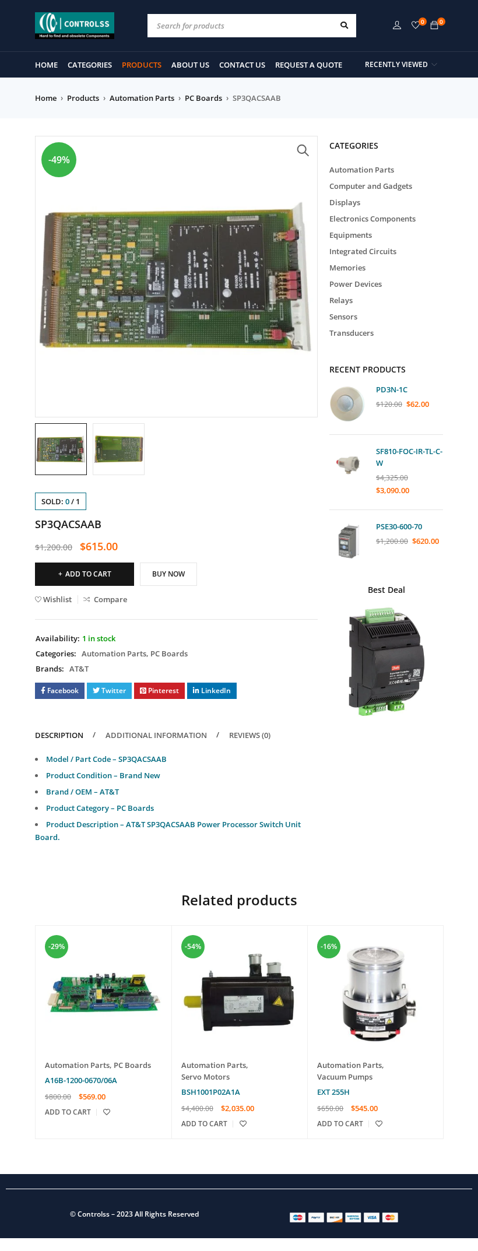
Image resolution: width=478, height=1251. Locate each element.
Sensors (343, 316)
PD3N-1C (391, 389)
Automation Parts (142, 98)
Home (46, 98)
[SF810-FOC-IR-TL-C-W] (348, 465)
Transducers (351, 333)
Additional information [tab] (156, 735)
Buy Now (168, 574)
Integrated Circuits (362, 251)
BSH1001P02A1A (210, 1092)
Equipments (350, 235)
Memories (347, 267)
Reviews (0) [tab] (249, 735)
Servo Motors (205, 1076)
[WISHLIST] (107, 1112)
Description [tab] (59, 735)
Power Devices (355, 284)
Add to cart (88, 574)
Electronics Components (372, 218)
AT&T (79, 668)
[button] (303, 150)
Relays (341, 300)
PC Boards (203, 98)
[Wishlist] (416, 25)
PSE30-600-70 (399, 526)
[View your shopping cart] (434, 25)
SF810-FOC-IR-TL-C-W (409, 457)
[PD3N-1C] (348, 404)
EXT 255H (333, 1092)
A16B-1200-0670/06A (81, 1080)
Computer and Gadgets (370, 186)
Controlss (94, 1214)
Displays (344, 202)
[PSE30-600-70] (348, 541)
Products (83, 98)
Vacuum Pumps (344, 1076)
